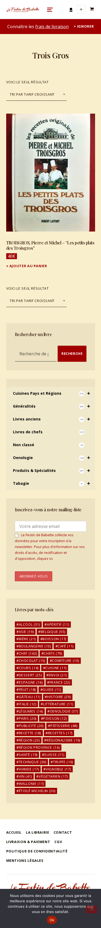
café (66, 646)
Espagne (31, 682)
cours (29, 667)
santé (28, 754)
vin (25, 776)
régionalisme (63, 740)
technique (32, 761)
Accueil (14, 832)
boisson (54, 638)
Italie (27, 704)
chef (28, 653)
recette (30, 733)
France (60, 682)
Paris (27, 718)
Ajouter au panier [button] (28, 265)
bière (27, 638)
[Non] (91, 909)
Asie (26, 631)
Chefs (53, 653)
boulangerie (35, 646)
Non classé (48, 444)
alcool (29, 624)
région (29, 740)
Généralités (51, 406)
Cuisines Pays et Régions (51, 393)
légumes (31, 711)
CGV (58, 841)
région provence (39, 747)
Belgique (53, 631)
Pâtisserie (64, 725)
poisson (55, 718)
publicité (31, 725)
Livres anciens (51, 419)
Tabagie (51, 483)
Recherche (72, 353)
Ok (52, 920)
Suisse (54, 754)
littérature (58, 704)
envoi (58, 675)
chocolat (32, 660)
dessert (30, 675)
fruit (27, 689)
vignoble (58, 769)
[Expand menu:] (81, 9)
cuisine (56, 667)
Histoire (59, 696)
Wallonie (31, 783)
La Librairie (37, 832)
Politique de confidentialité (37, 851)
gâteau (29, 696)
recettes (60, 733)
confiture (65, 660)
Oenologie (51, 457)
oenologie (64, 711)
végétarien (53, 776)
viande (29, 769)
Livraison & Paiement (28, 841)
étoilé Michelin (37, 790)
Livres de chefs (48, 431)
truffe (63, 761)
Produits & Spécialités (51, 470)
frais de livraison (52, 26)
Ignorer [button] (85, 26)
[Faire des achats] (92, 9)
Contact (63, 832)
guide (52, 689)
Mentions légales (25, 860)
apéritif (58, 624)
